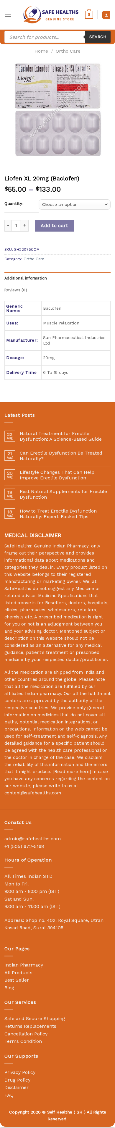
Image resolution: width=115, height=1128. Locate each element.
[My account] (106, 15)
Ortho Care (68, 51)
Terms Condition (23, 1041)
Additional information (25, 278)
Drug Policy (17, 1080)
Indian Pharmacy (23, 965)
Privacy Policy (19, 1072)
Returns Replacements (30, 1026)
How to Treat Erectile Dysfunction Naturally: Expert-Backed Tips (58, 513)
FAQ (9, 1095)
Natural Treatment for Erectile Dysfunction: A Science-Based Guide (61, 436)
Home (41, 51)
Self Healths (59, 1112)
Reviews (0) (15, 290)
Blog (9, 987)
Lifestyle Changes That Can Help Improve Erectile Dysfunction (57, 475)
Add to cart (54, 225)
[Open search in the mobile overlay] (57, 37)
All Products (18, 972)
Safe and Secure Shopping (34, 1018)
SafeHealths (17, 588)
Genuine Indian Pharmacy (61, 546)
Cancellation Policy (25, 1034)
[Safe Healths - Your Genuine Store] (51, 15)
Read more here (71, 771)
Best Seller (16, 980)
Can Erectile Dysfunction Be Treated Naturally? (61, 455)
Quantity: (14, 204)
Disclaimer (16, 1087)
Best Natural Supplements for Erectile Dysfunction (63, 494)
